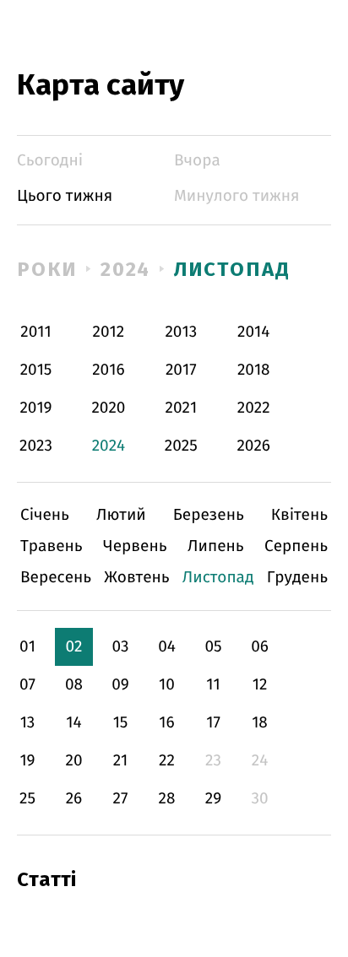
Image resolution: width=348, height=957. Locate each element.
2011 (35, 332)
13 (27, 723)
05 (212, 647)
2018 (253, 370)
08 (74, 685)
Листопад (232, 269)
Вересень (55, 577)
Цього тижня (64, 196)
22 (167, 760)
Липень (216, 546)
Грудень (297, 577)
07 (27, 685)
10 (167, 685)
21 (120, 760)
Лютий (121, 515)
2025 (181, 446)
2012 (109, 332)
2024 (126, 269)
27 (120, 798)
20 (73, 760)
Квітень (299, 515)
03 (119, 647)
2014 (253, 332)
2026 (253, 446)
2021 (182, 408)
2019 (35, 408)
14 (73, 723)
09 (120, 685)
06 (260, 647)
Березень (208, 515)
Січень (44, 515)
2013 (181, 332)
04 (167, 647)
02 (73, 647)
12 (260, 685)
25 (27, 798)
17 (213, 723)
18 (260, 723)
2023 (35, 446)
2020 (108, 408)
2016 (108, 370)
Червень (134, 546)
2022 (253, 408)
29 (213, 798)
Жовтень (136, 577)
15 (120, 723)
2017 (181, 370)
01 (27, 647)
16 (166, 723)
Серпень (296, 546)
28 (167, 798)
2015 (36, 370)
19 (27, 760)
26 (74, 798)
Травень (51, 546)
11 (213, 685)
